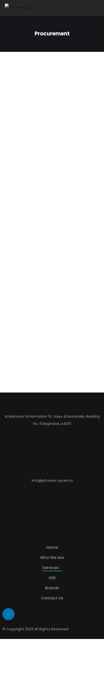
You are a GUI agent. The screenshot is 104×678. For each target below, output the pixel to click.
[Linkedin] (8, 614)
